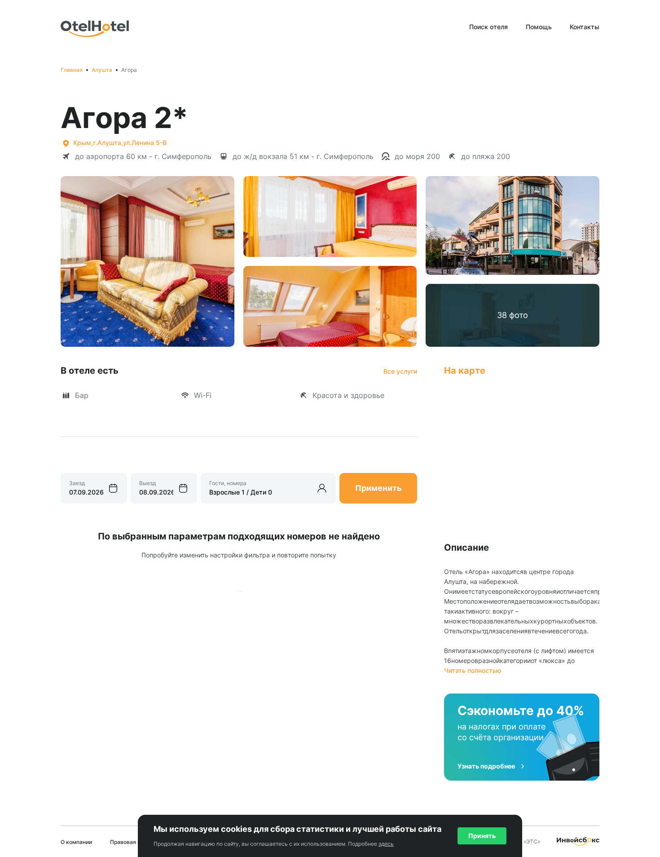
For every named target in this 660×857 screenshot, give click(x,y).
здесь (386, 843)
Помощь (539, 27)
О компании (76, 842)
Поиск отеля (488, 27)
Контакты (584, 27)
